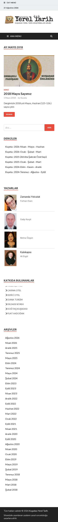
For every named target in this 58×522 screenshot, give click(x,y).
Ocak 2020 (11, 454)
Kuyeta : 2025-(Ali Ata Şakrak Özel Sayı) (26, 156)
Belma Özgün (26, 238)
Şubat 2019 (11, 469)
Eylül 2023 (10, 388)
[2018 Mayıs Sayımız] (29, 72)
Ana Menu (15, 36)
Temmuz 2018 (12, 474)
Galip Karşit (25, 219)
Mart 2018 (10, 484)
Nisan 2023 (11, 393)
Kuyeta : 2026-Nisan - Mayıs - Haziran (24, 146)
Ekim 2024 (10, 363)
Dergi (6, 90)
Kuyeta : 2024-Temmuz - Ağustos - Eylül (25, 172)
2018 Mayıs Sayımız (18, 93)
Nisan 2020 (11, 449)
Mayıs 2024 (11, 373)
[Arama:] (29, 127)
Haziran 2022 (12, 408)
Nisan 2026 (11, 342)
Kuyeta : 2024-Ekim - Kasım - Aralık (23, 166)
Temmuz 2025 (12, 352)
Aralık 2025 (11, 347)
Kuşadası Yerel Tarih (38, 510)
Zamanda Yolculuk (30, 197)
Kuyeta (24, 98)
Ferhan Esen (26, 201)
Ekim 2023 (10, 383)
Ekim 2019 (10, 459)
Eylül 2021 (10, 423)
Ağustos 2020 (12, 444)
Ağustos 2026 (12, 337)
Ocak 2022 (11, 418)
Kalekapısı (25, 252)
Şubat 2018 (11, 489)
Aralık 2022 (11, 398)
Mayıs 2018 (11, 479)
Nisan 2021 (11, 428)
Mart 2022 (10, 413)
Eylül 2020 (10, 439)
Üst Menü (11, 2)
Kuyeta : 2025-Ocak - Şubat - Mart (23, 161)
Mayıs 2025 (11, 358)
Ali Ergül (24, 256)
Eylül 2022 (10, 403)
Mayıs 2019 (11, 464)
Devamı (9, 114)
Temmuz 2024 (12, 368)
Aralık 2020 (11, 433)
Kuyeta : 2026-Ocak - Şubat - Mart (23, 151)
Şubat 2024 (11, 378)
